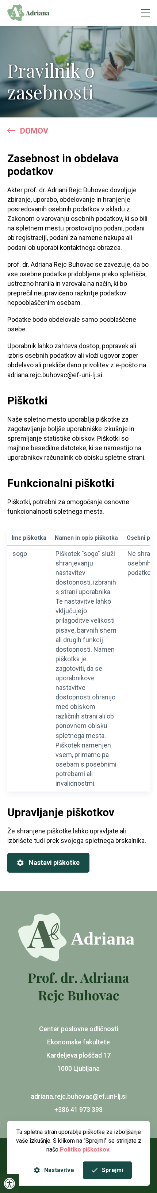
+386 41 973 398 (78, 1109)
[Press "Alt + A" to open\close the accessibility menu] (9, 1183)
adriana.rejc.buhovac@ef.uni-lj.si (79, 1096)
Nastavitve (59, 1170)
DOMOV (34, 130)
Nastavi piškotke (54, 862)
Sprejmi (112, 1170)
